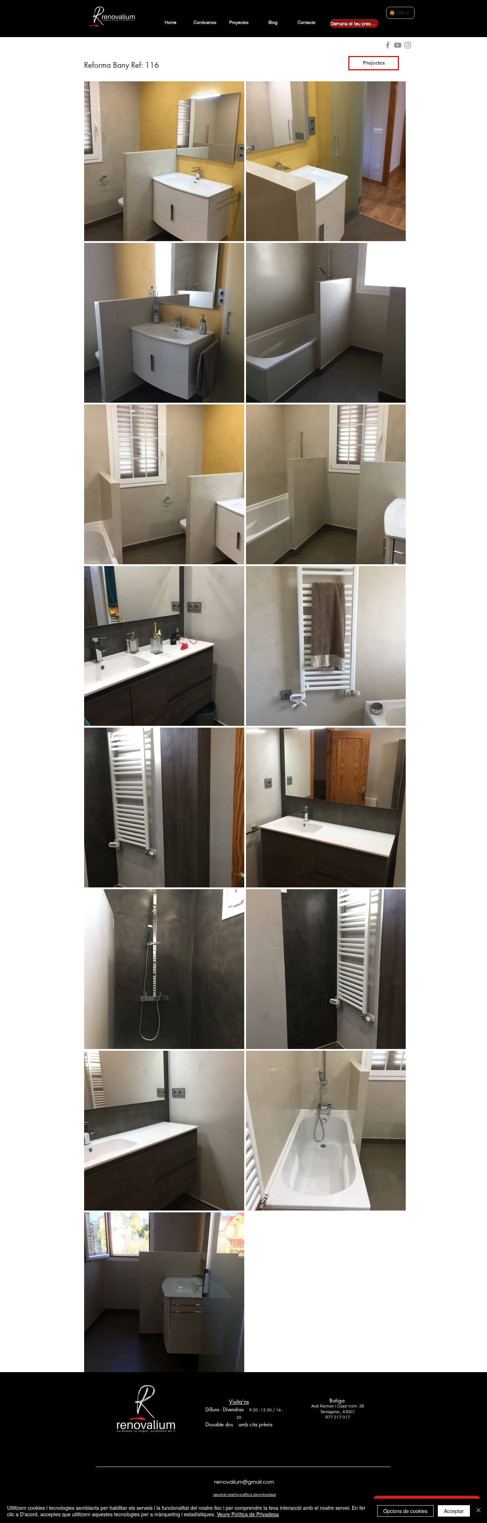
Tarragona (329, 1412)
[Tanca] (478, 1510)
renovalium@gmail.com (244, 1482)
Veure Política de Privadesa (248, 1514)
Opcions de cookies (405, 1510)
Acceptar (454, 1510)
